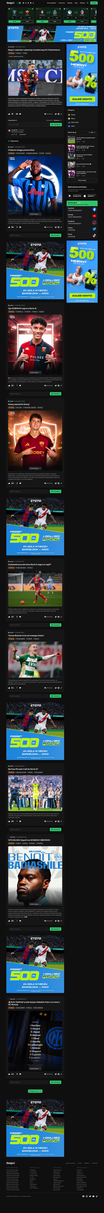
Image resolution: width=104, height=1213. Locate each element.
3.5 (76, 17)
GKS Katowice (56, 1188)
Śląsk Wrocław (57, 1177)
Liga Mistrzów (33, 1184)
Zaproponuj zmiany (70, 1163)
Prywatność (95, 1163)
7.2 (12, 17)
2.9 (48, 17)
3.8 (57, 17)
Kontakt (80, 1163)
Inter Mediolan (80, 1189)
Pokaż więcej (82, 180)
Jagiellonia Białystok (58, 1180)
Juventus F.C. (80, 1188)
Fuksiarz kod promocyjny (12, 1177)
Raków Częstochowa (58, 1186)
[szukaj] (87, 3)
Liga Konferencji (34, 1188)
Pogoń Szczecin (57, 1182)
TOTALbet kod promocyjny (13, 1189)
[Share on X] (56, 114)
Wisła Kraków (56, 1172)
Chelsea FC (79, 1172)
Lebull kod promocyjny (12, 1172)
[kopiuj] (61, 114)
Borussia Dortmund (81, 1184)
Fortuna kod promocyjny (12, 1180)
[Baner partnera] (52, 34)
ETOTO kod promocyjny (12, 1170)
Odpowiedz (22, 134)
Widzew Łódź (56, 1184)
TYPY (27, 21)
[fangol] (10, 1163)
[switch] (18, 3)
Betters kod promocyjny (12, 1184)
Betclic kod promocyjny (12, 1186)
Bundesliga (32, 1179)
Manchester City (81, 1175)
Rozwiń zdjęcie (34, 214)
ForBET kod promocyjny (12, 1188)
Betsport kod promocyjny (12, 1173)
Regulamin (86, 1163)
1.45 (29, 17)
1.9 (67, 17)
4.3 (21, 17)
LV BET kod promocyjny (12, 1179)
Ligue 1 (31, 1182)
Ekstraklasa (33, 1170)
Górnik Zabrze (56, 1175)
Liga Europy (33, 1186)
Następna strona (34, 1091)
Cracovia (55, 1179)
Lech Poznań (56, 1173)
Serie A (31, 1180)
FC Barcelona (80, 1180)
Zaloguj (94, 3)
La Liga (31, 1177)
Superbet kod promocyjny (12, 1175)
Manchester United (81, 1177)
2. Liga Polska (33, 1173)
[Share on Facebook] (58, 114)
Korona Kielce (56, 1189)
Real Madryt (80, 1179)
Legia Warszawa (57, 1170)
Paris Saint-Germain (82, 1186)
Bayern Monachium (81, 1182)
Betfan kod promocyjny (12, 1182)
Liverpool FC (80, 1173)
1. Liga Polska (33, 1172)
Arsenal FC (79, 1170)
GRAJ (14, 21)
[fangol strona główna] (10, 3)
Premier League (34, 1175)
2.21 (40, 17)
